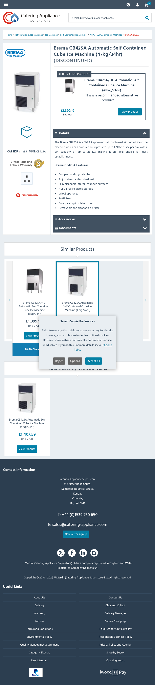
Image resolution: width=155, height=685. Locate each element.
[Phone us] (128, 4)
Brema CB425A (132, 34)
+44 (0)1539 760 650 (79, 514)
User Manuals (39, 660)
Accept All (93, 361)
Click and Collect (115, 605)
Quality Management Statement (39, 644)
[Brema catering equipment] (15, 53)
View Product (129, 111)
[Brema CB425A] (26, 92)
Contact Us (115, 597)
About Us (39, 597)
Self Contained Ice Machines (74, 34)
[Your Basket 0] (146, 4)
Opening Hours (115, 660)
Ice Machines (51, 34)
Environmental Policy (39, 636)
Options (75, 361)
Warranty (39, 613)
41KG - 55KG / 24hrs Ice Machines (106, 34)
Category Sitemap (39, 652)
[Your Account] (137, 4)
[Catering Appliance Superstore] (31, 18)
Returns (39, 621)
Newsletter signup (76, 534)
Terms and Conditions (39, 629)
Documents (67, 228)
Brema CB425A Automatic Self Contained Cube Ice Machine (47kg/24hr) (27, 423)
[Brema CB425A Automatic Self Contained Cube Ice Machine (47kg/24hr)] (27, 398)
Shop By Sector (115, 652)
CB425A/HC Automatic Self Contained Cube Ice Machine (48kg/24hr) (111, 85)
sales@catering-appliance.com (79, 524)
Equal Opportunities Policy (115, 629)
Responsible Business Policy (115, 636)
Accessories (66, 219)
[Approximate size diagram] (27, 133)
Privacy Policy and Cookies (115, 644)
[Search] (147, 17)
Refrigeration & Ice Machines (29, 34)
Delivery (39, 605)
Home (9, 34)
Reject (59, 361)
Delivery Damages (115, 613)
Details (63, 133)
